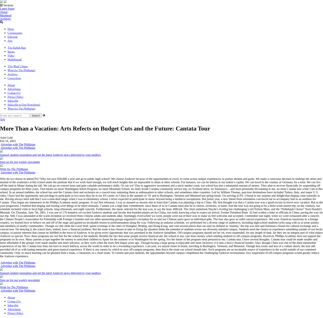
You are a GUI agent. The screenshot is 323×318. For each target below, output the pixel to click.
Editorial (12, 37)
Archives (5, 18)
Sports (11, 51)
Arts (9, 41)
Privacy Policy (15, 97)
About (3, 12)
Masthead (5, 15)
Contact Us (14, 93)
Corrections (14, 78)
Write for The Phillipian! (21, 70)
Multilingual (14, 59)
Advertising (14, 89)
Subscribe (12, 101)
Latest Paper (7, 8)
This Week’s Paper (17, 66)
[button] (161, 5)
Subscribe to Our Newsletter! (23, 105)
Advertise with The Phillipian (18, 144)
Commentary (14, 33)
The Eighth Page (16, 48)
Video (10, 55)
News (10, 29)
